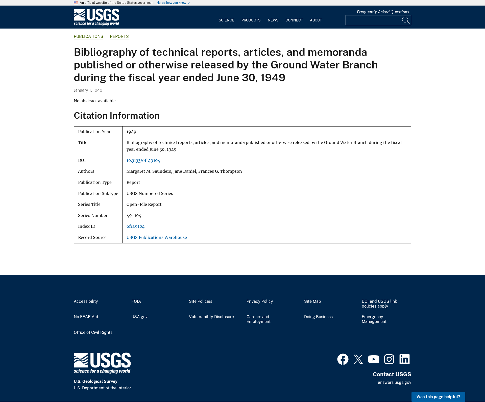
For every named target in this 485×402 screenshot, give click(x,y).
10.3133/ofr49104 (143, 160)
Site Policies (200, 301)
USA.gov (139, 317)
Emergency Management (374, 319)
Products (250, 20)
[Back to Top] (466, 383)
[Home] (96, 24)
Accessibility (86, 301)
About (316, 20)
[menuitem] (226, 17)
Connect (294, 20)
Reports (119, 36)
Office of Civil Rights (93, 332)
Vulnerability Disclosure (211, 317)
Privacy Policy (260, 301)
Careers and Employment (259, 319)
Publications (88, 36)
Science (226, 20)
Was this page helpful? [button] (438, 396)
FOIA (136, 301)
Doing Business (318, 317)
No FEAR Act (86, 317)
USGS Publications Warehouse (157, 237)
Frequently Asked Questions (383, 12)
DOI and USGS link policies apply (379, 304)
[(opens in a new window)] (343, 359)
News (273, 20)
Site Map (312, 301)
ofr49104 (135, 226)
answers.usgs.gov (394, 382)
